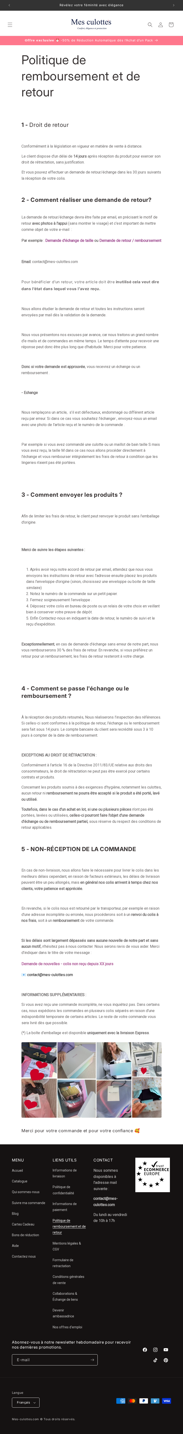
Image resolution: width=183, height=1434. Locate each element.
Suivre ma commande (28, 1203)
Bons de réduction (25, 1235)
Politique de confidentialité (63, 1190)
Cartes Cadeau (23, 1224)
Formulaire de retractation (63, 1263)
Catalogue (19, 1181)
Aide (15, 1246)
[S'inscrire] (92, 1359)
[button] (10, 25)
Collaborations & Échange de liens (65, 1296)
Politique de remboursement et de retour (69, 1226)
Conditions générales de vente (68, 1280)
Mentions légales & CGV (67, 1246)
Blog (15, 1214)
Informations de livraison (65, 1173)
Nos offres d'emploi (67, 1327)
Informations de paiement (65, 1207)
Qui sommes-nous (26, 1192)
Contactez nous (24, 1256)
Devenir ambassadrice (63, 1313)
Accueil (17, 1170)
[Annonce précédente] (9, 5)
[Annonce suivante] (173, 5)
